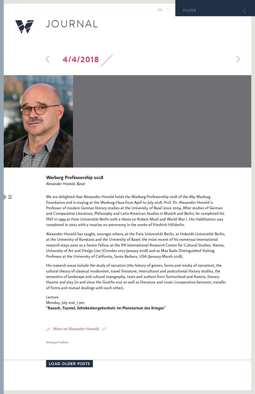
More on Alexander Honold (76, 329)
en (168, 10)
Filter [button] (189, 11)
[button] (2, 197)
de (160, 10)
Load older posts (69, 364)
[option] (72, 121)
